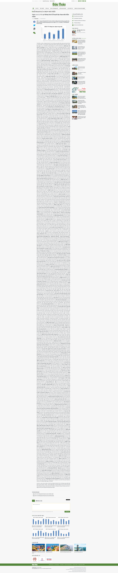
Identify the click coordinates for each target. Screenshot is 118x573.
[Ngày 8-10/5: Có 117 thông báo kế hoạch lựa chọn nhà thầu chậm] (51, 533)
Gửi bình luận (67, 511)
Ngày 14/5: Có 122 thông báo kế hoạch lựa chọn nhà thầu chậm (43, 495)
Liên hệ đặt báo (62, 564)
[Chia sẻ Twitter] (82, 1)
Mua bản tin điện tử (75, 564)
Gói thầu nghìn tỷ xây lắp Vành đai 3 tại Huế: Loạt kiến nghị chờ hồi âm (82, 59)
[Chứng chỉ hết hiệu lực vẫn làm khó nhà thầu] (74, 78)
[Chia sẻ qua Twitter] (34, 25)
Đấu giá (47, 8)
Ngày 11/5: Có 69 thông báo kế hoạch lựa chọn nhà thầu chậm (38, 538)
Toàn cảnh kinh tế (54, 8)
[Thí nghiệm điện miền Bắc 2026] (42, 559)
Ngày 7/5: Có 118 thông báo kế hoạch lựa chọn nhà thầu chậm (63, 538)
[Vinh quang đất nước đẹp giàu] (52, 547)
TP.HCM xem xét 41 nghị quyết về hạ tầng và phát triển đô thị (82, 117)
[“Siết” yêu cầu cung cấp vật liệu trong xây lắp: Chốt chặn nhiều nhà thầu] (74, 97)
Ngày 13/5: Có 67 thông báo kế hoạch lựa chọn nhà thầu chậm (51, 526)
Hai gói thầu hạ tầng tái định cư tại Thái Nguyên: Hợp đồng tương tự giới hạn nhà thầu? (81, 41)
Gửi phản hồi (84, 38)
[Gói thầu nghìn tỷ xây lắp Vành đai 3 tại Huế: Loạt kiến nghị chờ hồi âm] (74, 59)
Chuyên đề (35, 542)
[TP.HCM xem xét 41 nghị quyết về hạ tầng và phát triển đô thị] (74, 117)
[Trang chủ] (33, 8)
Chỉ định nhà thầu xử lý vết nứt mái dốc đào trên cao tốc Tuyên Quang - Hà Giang (82, 107)
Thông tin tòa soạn (51, 564)
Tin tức (37, 8)
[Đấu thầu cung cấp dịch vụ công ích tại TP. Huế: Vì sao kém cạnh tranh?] (74, 82)
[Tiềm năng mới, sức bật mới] (38, 547)
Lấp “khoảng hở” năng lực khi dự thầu (82, 73)
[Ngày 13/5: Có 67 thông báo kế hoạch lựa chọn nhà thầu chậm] (51, 521)
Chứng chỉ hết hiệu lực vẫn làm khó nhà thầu (81, 77)
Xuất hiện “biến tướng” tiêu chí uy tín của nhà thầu (81, 68)
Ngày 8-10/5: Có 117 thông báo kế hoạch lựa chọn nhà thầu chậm (50, 538)
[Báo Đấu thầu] (34, 564)
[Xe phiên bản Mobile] (83, 1)
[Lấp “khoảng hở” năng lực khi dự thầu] (74, 73)
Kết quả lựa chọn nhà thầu (78, 16)
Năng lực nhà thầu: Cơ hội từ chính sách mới (66, 552)
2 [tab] (83, 542)
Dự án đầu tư (70, 8)
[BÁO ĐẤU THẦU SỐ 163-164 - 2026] (74, 33)
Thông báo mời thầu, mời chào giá (79, 20)
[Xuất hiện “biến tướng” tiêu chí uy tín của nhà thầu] (74, 68)
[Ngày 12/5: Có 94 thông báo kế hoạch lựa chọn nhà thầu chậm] (63, 521)
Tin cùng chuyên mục (38, 515)
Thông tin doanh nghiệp (79, 8)
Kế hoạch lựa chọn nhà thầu (44, 11)
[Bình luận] (34, 32)
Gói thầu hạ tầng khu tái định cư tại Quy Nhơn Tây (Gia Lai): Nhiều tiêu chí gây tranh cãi (82, 53)
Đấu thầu (42, 8)
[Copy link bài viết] (34, 29)
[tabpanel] (38, 548)
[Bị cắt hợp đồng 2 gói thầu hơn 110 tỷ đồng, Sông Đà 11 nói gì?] (74, 47)
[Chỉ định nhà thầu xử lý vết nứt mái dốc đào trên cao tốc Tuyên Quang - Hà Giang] (74, 106)
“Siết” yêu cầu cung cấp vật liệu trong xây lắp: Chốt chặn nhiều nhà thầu (82, 97)
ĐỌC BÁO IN (75, 28)
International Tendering (78, 18)
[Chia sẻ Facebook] (80, 1)
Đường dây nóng (76, 38)
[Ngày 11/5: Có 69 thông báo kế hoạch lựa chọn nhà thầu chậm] (38, 533)
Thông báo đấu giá (77, 22)
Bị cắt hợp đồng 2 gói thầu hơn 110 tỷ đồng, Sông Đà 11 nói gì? (81, 47)
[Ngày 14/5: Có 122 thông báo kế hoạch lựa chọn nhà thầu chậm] (38, 521)
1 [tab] (82, 542)
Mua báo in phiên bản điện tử (68, 564)
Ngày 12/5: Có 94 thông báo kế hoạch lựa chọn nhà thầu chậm (63, 526)
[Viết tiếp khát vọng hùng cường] (80, 547)
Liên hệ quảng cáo (56, 564)
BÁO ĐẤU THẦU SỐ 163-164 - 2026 (81, 31)
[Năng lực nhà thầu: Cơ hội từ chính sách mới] (66, 547)
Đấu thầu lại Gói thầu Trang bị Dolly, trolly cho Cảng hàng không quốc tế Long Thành (82, 102)
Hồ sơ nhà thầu (63, 8)
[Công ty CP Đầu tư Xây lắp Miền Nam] (34, 559)
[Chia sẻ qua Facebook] (34, 22)
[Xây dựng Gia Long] (49, 559)
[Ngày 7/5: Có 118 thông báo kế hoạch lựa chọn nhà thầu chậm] (63, 533)
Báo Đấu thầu (59, 5)
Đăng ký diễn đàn (80, 564)
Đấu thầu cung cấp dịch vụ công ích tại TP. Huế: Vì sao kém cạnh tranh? (81, 82)
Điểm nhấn (75, 65)
